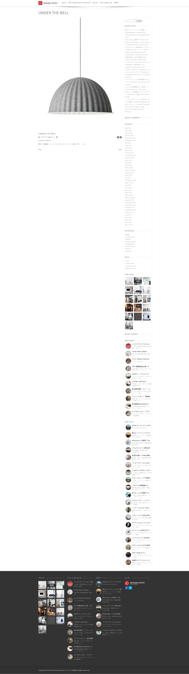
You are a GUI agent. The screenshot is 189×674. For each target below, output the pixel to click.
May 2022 (128, 128)
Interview (128, 251)
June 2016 (128, 188)
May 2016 (128, 190)
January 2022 (129, 135)
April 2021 (128, 148)
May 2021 (128, 145)
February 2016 (130, 197)
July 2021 (128, 143)
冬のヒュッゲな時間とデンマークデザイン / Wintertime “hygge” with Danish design (137, 94)
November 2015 (130, 205)
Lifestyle (128, 239)
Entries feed (129, 263)
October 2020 (129, 158)
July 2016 (128, 185)
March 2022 (129, 133)
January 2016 (129, 200)
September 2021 (130, 140)
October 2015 (129, 207)
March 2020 (129, 168)
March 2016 (129, 195)
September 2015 (130, 210)
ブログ (116, 3)
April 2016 (128, 192)
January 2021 (129, 153)
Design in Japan (130, 242)
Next (120, 149)
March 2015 (129, 225)
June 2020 (128, 160)
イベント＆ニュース (106, 3)
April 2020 (128, 165)
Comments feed (130, 266)
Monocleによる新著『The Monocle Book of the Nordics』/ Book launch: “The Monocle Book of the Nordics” (137, 42)
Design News (129, 244)
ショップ (95, 3)
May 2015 (128, 220)
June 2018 (128, 175)
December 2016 (130, 180)
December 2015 (130, 202)
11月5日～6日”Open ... (140, 381)
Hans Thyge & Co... (139, 553)
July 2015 (128, 215)
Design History (130, 237)
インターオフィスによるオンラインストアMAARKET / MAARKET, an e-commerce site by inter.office (137, 64)
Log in (127, 261)
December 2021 (130, 138)
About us (128, 249)
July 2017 (128, 178)
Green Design (130, 246)
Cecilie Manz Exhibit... (140, 351)
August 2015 (129, 212)
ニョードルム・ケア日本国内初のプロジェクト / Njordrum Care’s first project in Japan (137, 82)
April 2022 (128, 130)
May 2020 (128, 163)
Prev (40, 149)
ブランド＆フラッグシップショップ (79, 3)
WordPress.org (130, 268)
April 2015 (128, 222)
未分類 (127, 235)
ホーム (64, 3)
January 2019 (129, 173)
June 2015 (128, 217)
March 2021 (129, 150)
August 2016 (129, 183)
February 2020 (130, 170)
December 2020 (130, 155)
